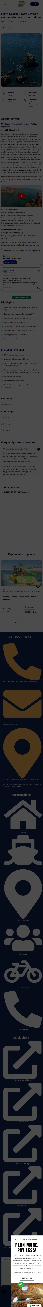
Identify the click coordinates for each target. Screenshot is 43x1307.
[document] (21, 653)
